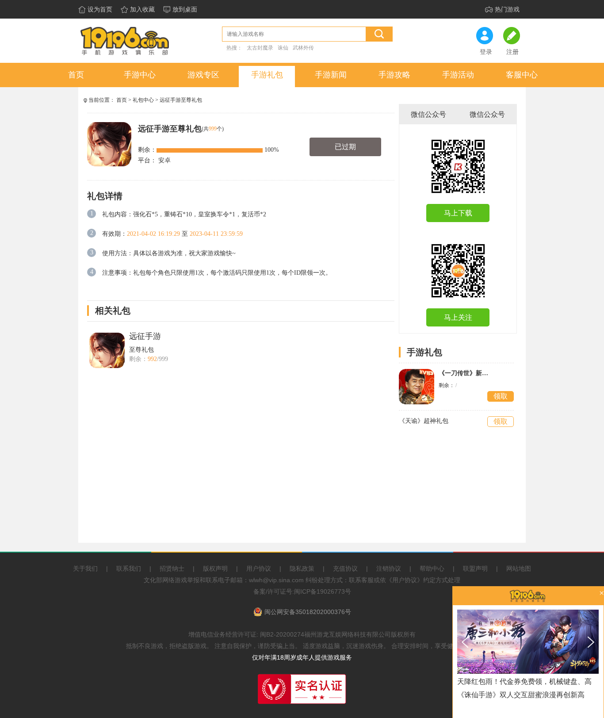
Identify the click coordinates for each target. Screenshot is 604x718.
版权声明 (215, 568)
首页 (76, 74)
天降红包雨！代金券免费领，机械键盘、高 (524, 681)
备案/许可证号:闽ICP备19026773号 (302, 591)
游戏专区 (203, 74)
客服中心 (522, 74)
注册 (512, 52)
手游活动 (458, 74)
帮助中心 (432, 568)
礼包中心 (143, 100)
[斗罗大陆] (528, 642)
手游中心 (140, 74)
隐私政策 (302, 568)
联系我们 (128, 568)
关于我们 (85, 568)
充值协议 (345, 568)
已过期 (345, 146)
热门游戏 (507, 9)
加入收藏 (142, 9)
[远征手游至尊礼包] (107, 350)
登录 (486, 52)
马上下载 (458, 213)
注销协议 (388, 568)
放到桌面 (184, 9)
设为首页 (100, 9)
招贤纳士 (172, 568)
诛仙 (283, 48)
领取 (500, 396)
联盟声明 (475, 568)
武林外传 (303, 48)
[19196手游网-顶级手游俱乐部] (124, 54)
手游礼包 (267, 74)
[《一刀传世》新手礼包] (416, 386)
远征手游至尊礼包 (181, 100)
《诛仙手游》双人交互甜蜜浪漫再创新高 (521, 695)
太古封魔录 (260, 48)
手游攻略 (394, 74)
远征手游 (145, 336)
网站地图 (518, 568)
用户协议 (258, 568)
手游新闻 (331, 74)
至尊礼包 (141, 349)
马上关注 (458, 317)
